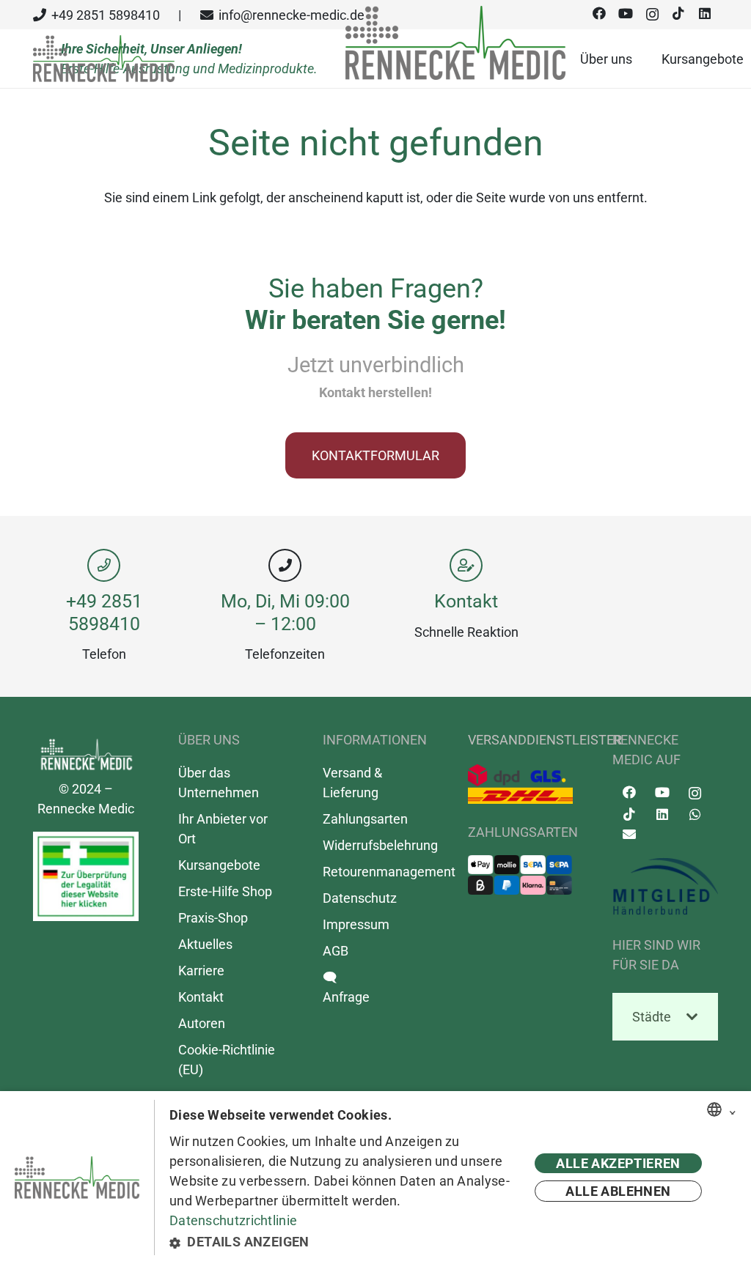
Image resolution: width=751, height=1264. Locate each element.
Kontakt (466, 601)
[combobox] (714, 1109)
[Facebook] (628, 792)
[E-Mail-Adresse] (628, 834)
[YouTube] (661, 792)
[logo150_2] (665, 886)
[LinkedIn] (661, 814)
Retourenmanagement (389, 871)
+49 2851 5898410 (104, 612)
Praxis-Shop (213, 917)
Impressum (356, 924)
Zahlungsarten (365, 819)
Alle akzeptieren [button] (618, 1163)
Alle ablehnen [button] (617, 1191)
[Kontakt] (466, 565)
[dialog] (375, 1177)
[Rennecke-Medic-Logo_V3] (104, 59)
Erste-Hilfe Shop (225, 891)
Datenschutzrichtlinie (233, 1220)
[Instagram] (694, 794)
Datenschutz (360, 898)
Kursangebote (219, 865)
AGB (335, 950)
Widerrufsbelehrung (380, 845)
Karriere (201, 970)
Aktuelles (205, 944)
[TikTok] (628, 814)
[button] (344, 1241)
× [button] (732, 1110)
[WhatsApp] (694, 814)
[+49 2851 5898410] (104, 565)
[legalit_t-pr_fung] (86, 876)
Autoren (201, 1023)
